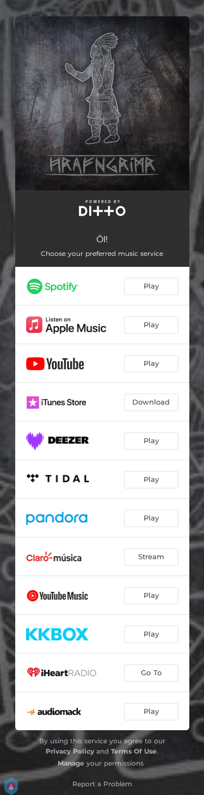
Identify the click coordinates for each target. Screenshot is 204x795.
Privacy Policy (70, 751)
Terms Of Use (134, 751)
